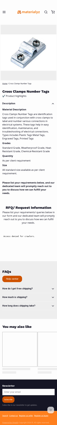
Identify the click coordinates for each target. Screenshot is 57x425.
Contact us (13, 416)
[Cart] (52, 12)
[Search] (45, 12)
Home (4, 83)
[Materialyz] (28, 12)
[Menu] (5, 12)
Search (5, 416)
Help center (12, 278)
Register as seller (26, 416)
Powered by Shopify (10, 422)
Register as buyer (41, 416)
